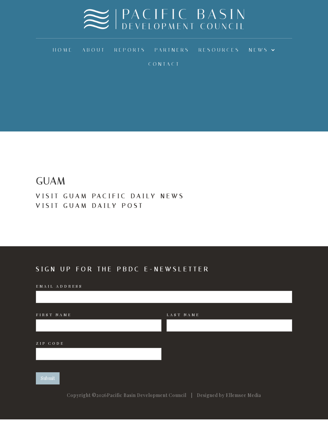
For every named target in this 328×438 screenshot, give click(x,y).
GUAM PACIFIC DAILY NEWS (123, 196)
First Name (53, 314)
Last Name (183, 314)
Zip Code (50, 343)
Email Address (59, 286)
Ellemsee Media (243, 395)
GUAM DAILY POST (103, 205)
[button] (262, 50)
